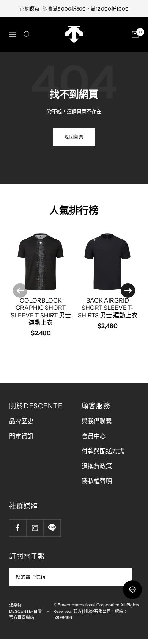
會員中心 (94, 436)
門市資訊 (21, 436)
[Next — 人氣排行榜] (128, 290)
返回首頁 (74, 137)
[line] (132, 589)
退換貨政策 (97, 466)
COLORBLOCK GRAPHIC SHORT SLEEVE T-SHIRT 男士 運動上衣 (41, 311)
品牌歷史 (21, 421)
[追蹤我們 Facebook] (17, 527)
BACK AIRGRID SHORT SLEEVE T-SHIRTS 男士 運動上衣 (107, 308)
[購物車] (135, 34)
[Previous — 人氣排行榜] (20, 290)
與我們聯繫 (97, 421)
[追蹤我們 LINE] (51, 527)
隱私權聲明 (97, 481)
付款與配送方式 (103, 451)
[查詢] (27, 34)
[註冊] (121, 576)
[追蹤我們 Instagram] (34, 527)
